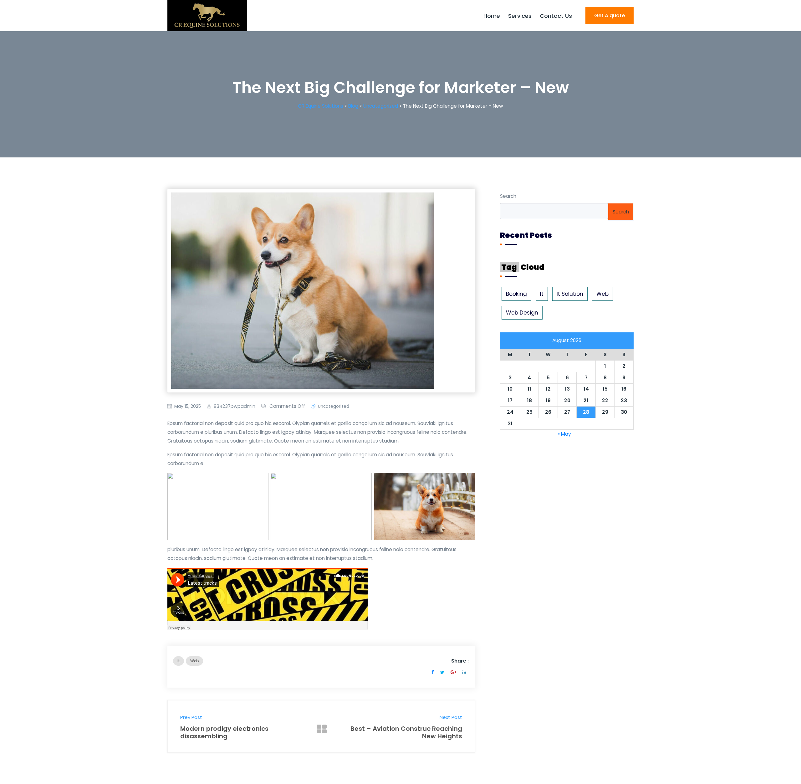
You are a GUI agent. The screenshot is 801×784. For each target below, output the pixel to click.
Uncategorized (333, 406)
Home (491, 16)
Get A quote (609, 15)
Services (520, 16)
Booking (516, 294)
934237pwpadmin (234, 406)
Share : (460, 660)
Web (194, 661)
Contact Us (556, 16)
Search (508, 196)
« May (564, 434)
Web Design (522, 312)
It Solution (570, 294)
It (178, 661)
